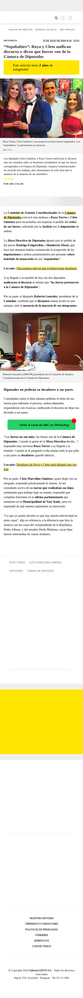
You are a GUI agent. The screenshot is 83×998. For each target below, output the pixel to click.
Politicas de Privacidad (41, 930)
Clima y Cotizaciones (50, 17)
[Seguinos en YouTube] (44, 982)
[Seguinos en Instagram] (48, 982)
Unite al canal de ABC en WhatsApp (44, 425)
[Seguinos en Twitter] (40, 982)
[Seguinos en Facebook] (35, 982)
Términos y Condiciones (41, 924)
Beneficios (41, 941)
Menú (77, 17)
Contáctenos (41, 946)
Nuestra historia (41, 918)
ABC (10, 17)
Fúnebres (41, 935)
